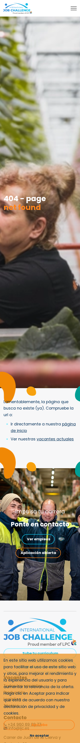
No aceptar (39, 735)
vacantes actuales (55, 439)
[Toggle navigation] (74, 8)
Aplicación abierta (38, 552)
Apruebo (39, 724)
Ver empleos (38, 539)
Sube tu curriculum (40, 653)
